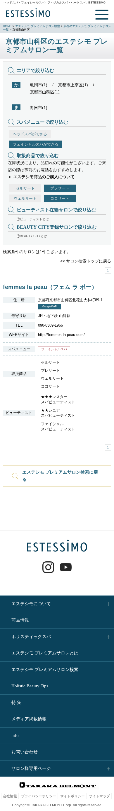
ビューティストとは (34, 219)
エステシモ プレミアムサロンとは (44, 653)
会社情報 (10, 796)
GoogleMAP (49, 306)
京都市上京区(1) (73, 85)
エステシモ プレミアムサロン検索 (37, 26)
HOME (7, 26)
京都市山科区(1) (45, 92)
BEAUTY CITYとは (33, 236)
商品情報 (20, 620)
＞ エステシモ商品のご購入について (41, 176)
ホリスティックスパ (31, 636)
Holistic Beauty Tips (29, 686)
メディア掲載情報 (28, 719)
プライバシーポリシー (38, 796)
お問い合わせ (24, 751)
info (15, 735)
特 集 (16, 702)
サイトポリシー (72, 796)
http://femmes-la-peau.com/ (61, 334)
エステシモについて (31, 603)
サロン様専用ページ (31, 768)
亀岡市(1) (38, 85)
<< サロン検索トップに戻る (85, 261)
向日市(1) (38, 107)
